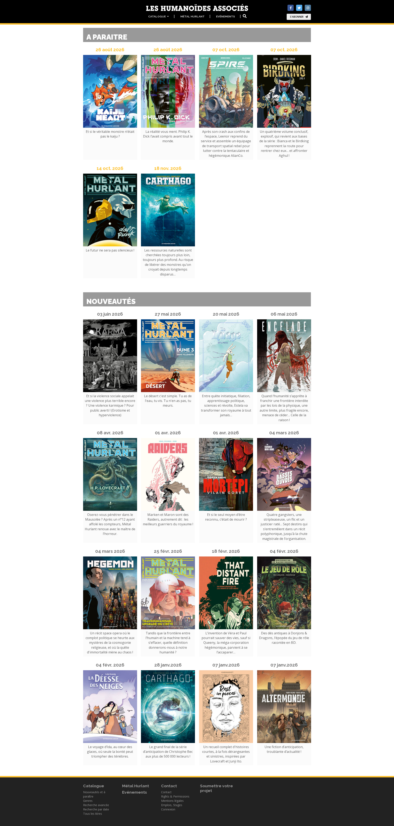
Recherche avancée (96, 805)
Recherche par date (96, 809)
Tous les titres (92, 814)
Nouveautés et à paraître (94, 794)
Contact (166, 792)
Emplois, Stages (171, 805)
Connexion (168, 809)
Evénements (225, 16)
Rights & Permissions (175, 796)
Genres (88, 801)
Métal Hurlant (192, 16)
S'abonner (297, 16)
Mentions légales (172, 801)
